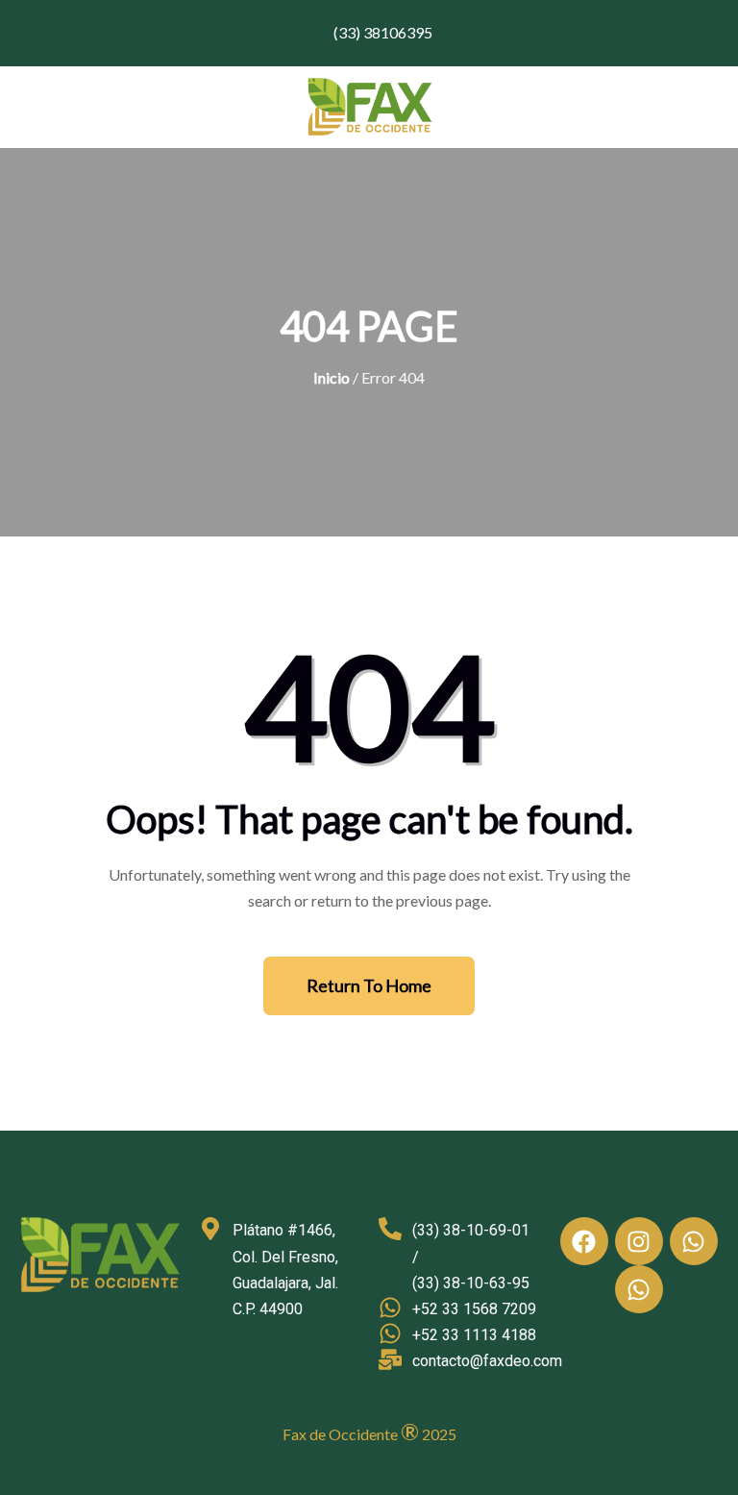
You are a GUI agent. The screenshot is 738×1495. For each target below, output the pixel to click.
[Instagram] (639, 1241)
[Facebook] (584, 1241)
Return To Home (369, 985)
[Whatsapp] (694, 1241)
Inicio (331, 377)
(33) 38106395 (381, 32)
